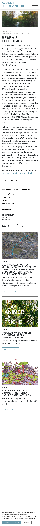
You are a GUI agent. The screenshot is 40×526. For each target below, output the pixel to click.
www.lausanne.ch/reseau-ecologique (18, 173)
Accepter (6, 522)
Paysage (5, 200)
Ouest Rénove (8, 194)
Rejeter (17, 522)
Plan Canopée (8, 197)
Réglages (32, 519)
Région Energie (8, 203)
